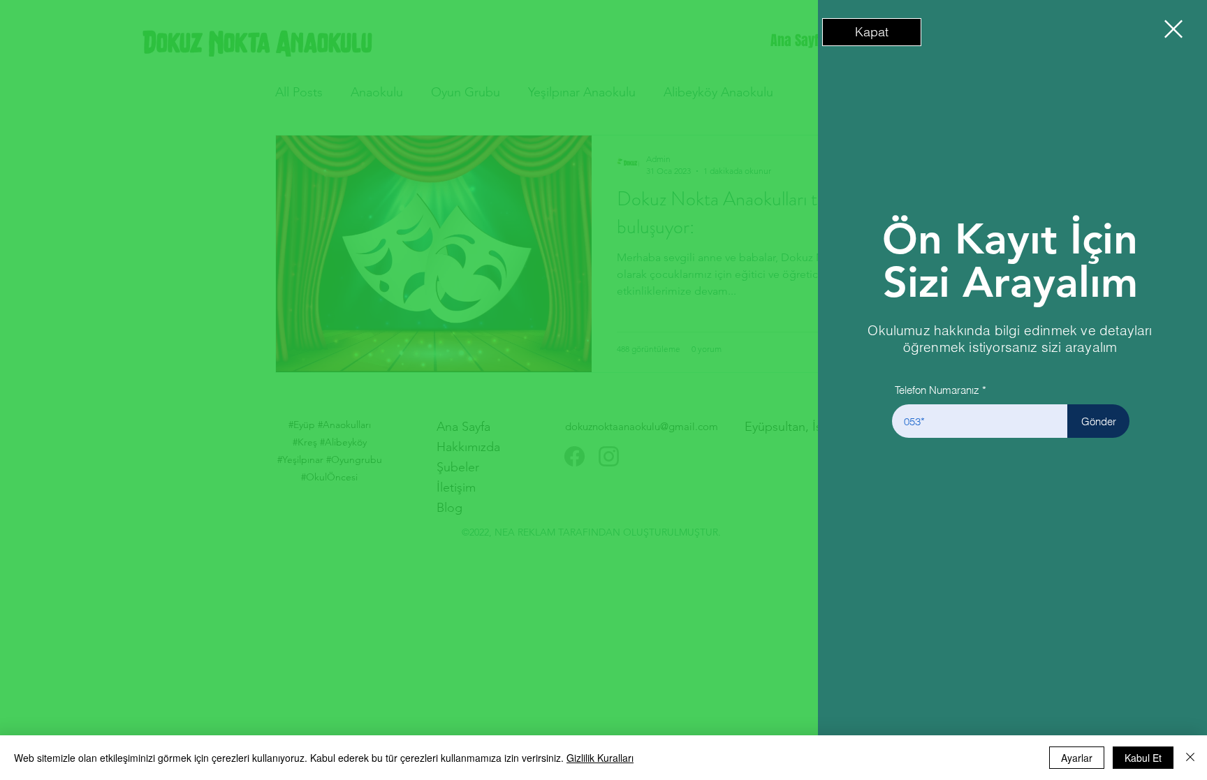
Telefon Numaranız (937, 390)
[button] (871, 32)
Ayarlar (1076, 758)
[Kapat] (1190, 757)
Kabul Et (1143, 758)
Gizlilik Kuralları (600, 758)
